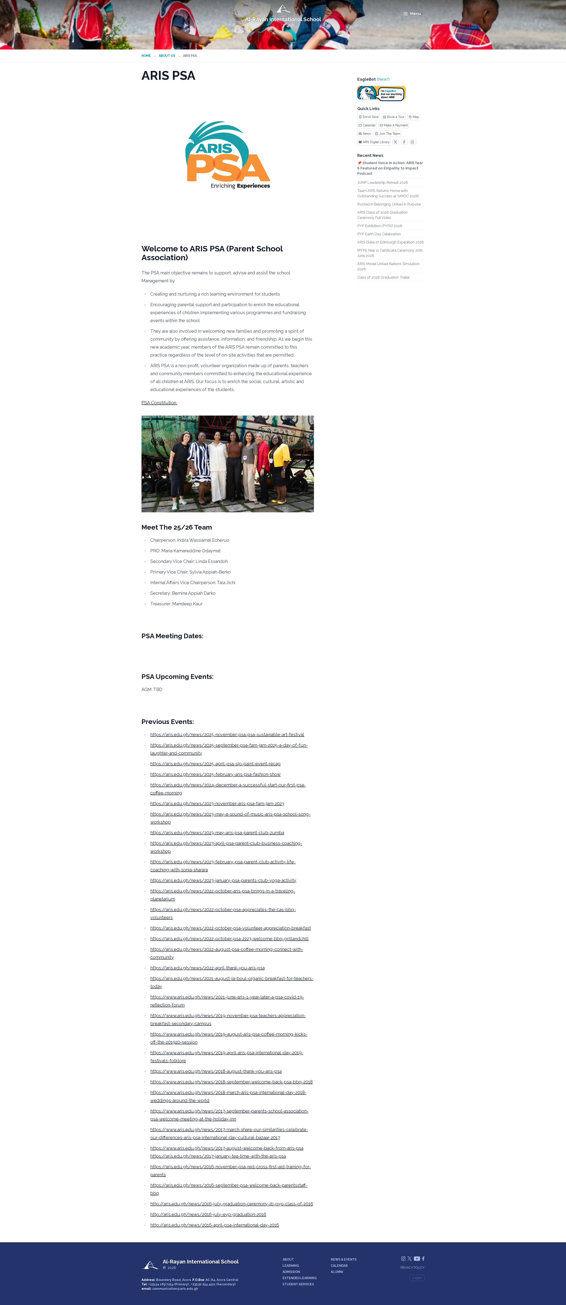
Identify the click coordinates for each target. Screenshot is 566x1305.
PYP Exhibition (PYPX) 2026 (379, 226)
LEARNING (291, 1265)
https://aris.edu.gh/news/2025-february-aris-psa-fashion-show (215, 774)
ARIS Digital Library (376, 142)
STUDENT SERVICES (298, 1284)
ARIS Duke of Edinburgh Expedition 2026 (390, 242)
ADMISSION (291, 1272)
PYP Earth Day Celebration (379, 234)
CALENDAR (339, 1265)
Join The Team (389, 133)
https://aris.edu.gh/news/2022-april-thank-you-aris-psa (207, 968)
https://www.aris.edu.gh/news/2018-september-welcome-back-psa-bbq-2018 (231, 1082)
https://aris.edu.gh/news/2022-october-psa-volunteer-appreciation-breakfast (230, 928)
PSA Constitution (159, 402)
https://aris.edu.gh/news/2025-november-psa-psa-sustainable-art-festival (227, 734)
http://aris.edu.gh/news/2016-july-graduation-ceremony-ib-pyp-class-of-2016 (231, 1203)
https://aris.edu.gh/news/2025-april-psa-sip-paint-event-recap (215, 763)
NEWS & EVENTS (344, 1259)
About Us (167, 55)
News (367, 133)
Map (416, 117)
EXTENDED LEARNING (300, 1278)
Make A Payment (396, 125)
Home (146, 55)
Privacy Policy (412, 1267)
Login (417, 1278)
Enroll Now (371, 117)
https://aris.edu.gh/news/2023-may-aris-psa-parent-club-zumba (217, 832)
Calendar (369, 125)
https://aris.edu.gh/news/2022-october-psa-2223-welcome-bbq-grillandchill (229, 938)
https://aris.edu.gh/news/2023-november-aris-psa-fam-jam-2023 (217, 803)
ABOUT (288, 1259)
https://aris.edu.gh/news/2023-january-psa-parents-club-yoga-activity (223, 880)
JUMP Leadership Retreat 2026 (382, 182)
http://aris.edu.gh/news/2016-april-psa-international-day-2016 (214, 1225)
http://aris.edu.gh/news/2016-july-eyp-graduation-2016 (208, 1214)
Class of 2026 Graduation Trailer (383, 277)
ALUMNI (337, 1272)
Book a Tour (395, 117)
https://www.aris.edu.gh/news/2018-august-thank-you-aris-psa (216, 1071)
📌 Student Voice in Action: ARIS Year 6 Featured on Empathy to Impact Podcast (390, 168)
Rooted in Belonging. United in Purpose (389, 204)
